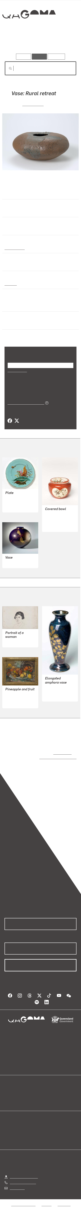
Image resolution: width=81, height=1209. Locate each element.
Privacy (46, 1201)
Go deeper (64, 43)
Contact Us (17, 1184)
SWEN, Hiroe (33, 104)
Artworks (15, 43)
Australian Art (14, 248)
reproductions (62, 753)
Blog (45, 1088)
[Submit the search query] (7, 68)
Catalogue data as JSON (25, 403)
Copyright (64, 1201)
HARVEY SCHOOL (57, 692)
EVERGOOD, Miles (17, 698)
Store (8, 1097)
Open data (11, 1088)
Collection (28, 28)
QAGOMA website (16, 1093)
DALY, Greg (12, 563)
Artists (39, 43)
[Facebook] (10, 421)
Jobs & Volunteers (23, 1201)
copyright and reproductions (52, 757)
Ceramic (11, 284)
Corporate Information (43, 1205)
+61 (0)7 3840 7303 (23, 1179)
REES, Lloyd (13, 642)
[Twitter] (16, 421)
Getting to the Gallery (24, 1173)
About (46, 1093)
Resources (56, 56)
